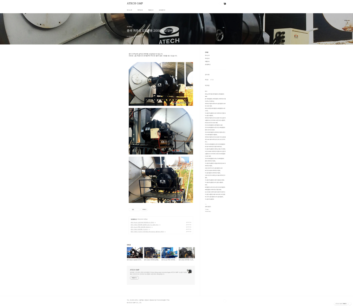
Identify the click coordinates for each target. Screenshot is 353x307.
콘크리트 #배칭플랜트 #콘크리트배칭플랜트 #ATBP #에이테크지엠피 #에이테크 (215, 145)
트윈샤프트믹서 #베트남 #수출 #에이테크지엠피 (215, 176)
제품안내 (150, 10)
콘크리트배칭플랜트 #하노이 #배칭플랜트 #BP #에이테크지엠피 (214, 160)
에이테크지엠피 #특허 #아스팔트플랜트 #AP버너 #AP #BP (215, 105)
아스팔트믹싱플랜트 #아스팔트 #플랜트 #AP (214, 184)
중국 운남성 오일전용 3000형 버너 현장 (142, 222)
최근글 (206, 79)
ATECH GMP (135, 3)
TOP (224, 300)
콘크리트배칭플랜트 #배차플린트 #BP (214, 125)
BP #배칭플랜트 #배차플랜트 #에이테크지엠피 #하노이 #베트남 (215, 100)
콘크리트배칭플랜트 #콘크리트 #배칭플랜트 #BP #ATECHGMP (215, 129)
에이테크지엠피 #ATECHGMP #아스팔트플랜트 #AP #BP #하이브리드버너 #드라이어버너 (215, 139)
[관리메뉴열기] (349, 303)
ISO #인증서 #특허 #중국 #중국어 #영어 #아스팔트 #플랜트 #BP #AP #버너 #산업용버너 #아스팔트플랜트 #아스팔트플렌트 (215, 194)
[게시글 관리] (138, 209)
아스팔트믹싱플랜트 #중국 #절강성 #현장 (214, 180)
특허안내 (140, 10)
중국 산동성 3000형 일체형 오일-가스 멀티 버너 (145, 224)
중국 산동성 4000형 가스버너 (139, 229)
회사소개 (129, 10)
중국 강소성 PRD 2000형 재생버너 (141, 227)
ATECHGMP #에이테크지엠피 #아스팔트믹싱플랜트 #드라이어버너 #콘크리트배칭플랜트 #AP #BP (215, 154)
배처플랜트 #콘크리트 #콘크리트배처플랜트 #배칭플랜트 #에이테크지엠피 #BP (215, 188)
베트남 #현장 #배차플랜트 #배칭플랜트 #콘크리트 (215, 109)
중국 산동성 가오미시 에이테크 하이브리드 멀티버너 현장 (147, 231)
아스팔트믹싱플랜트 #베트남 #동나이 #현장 (215, 149)
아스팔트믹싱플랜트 (209, 199)
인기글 (212, 79)
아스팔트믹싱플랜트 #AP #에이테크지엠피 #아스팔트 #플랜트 (215, 114)
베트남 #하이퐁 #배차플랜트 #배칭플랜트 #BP (214, 95)
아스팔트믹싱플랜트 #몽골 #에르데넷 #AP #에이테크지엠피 (215, 164)
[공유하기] (135, 209)
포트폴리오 (162, 10)
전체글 (206, 52)
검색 (220, 3)
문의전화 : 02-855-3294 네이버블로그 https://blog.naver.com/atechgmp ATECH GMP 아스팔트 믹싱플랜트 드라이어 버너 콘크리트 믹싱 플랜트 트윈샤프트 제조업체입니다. (158, 273)
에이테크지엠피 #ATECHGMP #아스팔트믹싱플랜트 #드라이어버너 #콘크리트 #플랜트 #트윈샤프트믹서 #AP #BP (215, 120)
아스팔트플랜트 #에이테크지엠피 (212, 173)
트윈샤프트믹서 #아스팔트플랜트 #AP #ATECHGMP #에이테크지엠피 (214, 169)
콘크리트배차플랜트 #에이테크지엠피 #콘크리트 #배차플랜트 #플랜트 (215, 133)
